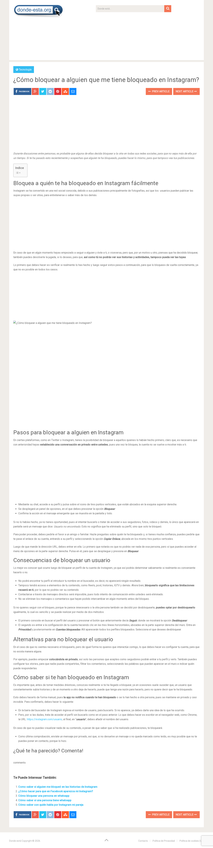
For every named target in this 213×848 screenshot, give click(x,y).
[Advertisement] (133, 35)
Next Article (185, 91)
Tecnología (25, 69)
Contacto (143, 841)
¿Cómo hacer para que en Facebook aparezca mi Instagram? (55, 791)
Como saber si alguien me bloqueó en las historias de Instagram (57, 786)
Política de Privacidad (164, 841)
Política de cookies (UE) (192, 841)
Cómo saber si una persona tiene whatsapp (44, 800)
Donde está (15, 841)
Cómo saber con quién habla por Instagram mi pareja (50, 804)
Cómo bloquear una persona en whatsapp (43, 795)
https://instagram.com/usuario (44, 719)
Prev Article (160, 91)
